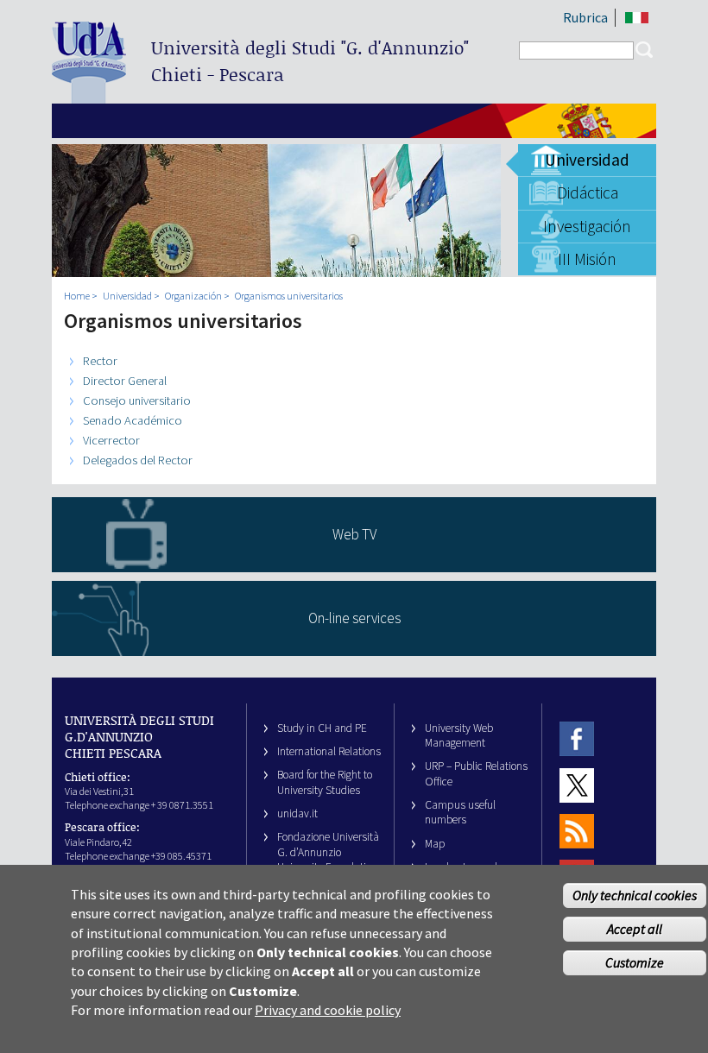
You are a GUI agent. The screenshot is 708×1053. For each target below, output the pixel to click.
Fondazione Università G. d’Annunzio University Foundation (328, 851)
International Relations (329, 751)
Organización (193, 295)
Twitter (576, 785)
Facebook (576, 739)
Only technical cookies (634, 895)
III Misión (587, 259)
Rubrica (585, 17)
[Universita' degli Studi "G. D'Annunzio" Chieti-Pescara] (89, 96)
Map (435, 843)
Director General (125, 380)
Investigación (587, 226)
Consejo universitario (137, 400)
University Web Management (459, 735)
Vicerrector (111, 440)
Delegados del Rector (138, 460)
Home (77, 295)
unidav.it (297, 813)
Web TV (354, 534)
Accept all (634, 928)
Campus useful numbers (460, 812)
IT (636, 18)
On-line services (354, 617)
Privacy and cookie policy (328, 1009)
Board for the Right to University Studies (324, 782)
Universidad (587, 159)
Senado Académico (132, 420)
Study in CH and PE (322, 728)
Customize (634, 962)
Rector (100, 361)
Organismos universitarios (289, 295)
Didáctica (587, 192)
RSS (576, 830)
